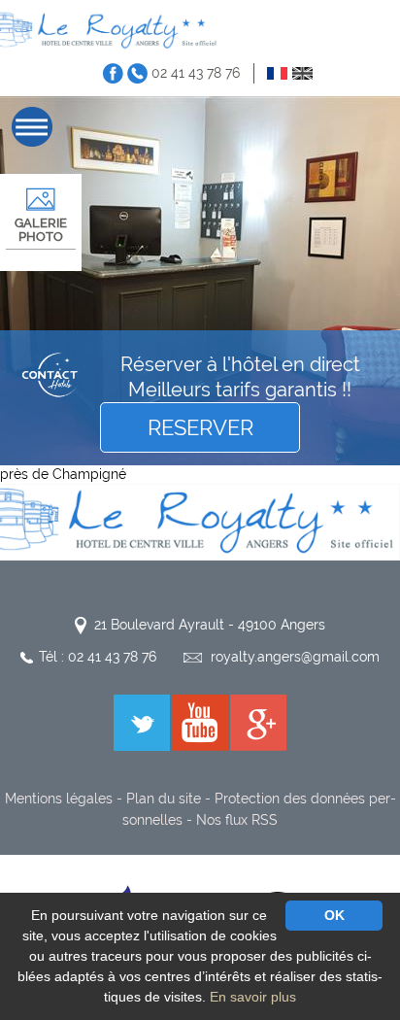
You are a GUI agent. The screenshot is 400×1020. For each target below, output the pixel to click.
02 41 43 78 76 (195, 73)
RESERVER (200, 427)
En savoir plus (253, 996)
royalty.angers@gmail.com (295, 656)
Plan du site (163, 798)
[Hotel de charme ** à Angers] (110, 29)
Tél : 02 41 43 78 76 (97, 656)
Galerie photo (41, 230)
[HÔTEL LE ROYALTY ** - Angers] (200, 520)
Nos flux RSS (237, 820)
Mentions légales (59, 798)
